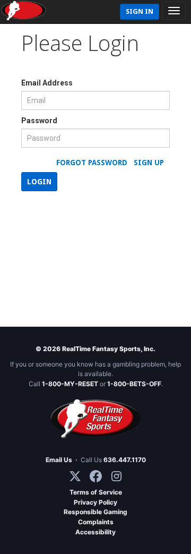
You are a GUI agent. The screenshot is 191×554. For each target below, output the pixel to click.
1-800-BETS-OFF (134, 384)
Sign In (139, 11)
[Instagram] (116, 476)
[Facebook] (96, 476)
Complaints (96, 522)
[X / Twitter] (75, 476)
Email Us (59, 460)
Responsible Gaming (95, 512)
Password (39, 120)
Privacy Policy (95, 502)
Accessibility (95, 532)
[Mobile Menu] (174, 11)
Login (39, 181)
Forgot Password (91, 162)
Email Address (47, 83)
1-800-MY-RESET (70, 384)
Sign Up (149, 162)
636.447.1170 (124, 460)
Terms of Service (96, 492)
